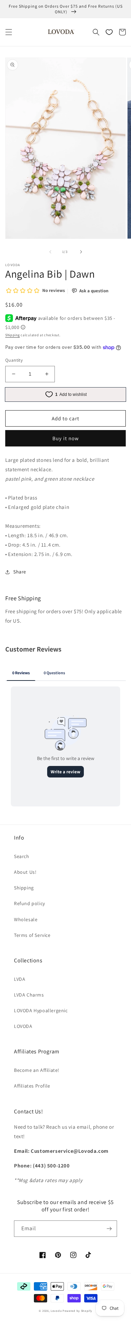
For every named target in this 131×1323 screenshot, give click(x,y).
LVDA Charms (29, 995)
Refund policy (29, 903)
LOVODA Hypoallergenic (41, 1010)
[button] (8, 32)
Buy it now (65, 438)
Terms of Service (32, 935)
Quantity (14, 360)
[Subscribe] (109, 1228)
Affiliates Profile (32, 1086)
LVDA (19, 979)
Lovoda (56, 1311)
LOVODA (23, 1026)
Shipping (12, 335)
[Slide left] (50, 252)
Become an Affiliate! (36, 1070)
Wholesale (25, 919)
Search (21, 856)
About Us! (25, 872)
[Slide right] (81, 252)
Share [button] (19, 572)
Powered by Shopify (77, 1311)
